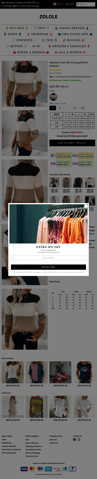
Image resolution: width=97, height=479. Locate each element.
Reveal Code (48, 267)
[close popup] (86, 206)
